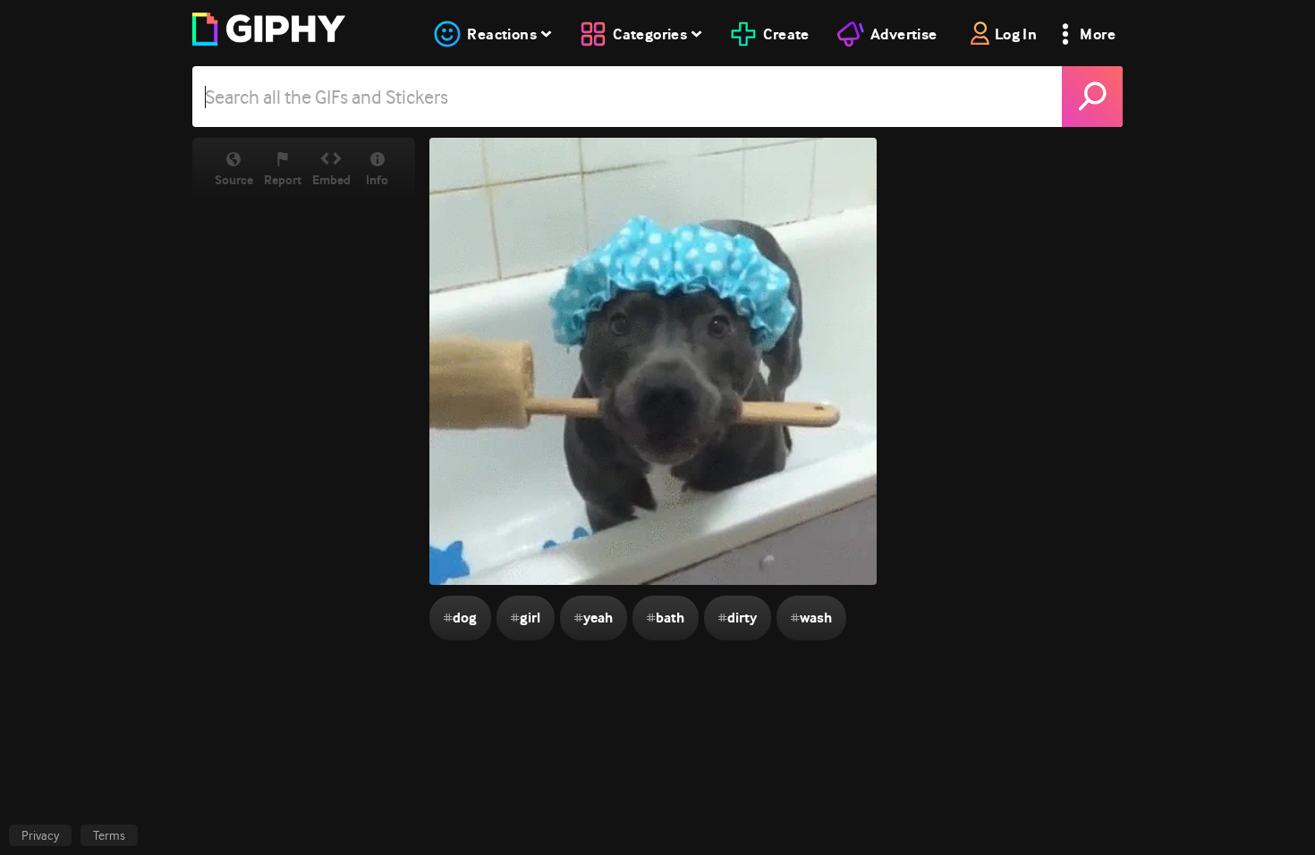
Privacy (40, 835)
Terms (109, 835)
